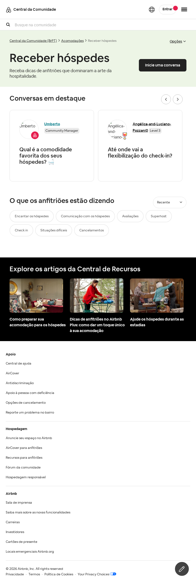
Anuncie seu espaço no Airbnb (29, 438)
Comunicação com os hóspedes (85, 216)
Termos (34, 574)
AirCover (12, 373)
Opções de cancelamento (26, 402)
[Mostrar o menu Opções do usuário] (184, 9)
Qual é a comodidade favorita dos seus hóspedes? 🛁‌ (45, 155)
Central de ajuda (18, 363)
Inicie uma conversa (162, 65)
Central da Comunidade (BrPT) (33, 41)
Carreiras (13, 522)
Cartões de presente (21, 542)
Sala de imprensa (19, 502)
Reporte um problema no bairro (30, 412)
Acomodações (72, 41)
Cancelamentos (91, 230)
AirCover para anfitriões (24, 448)
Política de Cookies (58, 574)
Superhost (159, 216)
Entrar (168, 9)
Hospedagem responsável (26, 477)
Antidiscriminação (20, 383)
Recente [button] (163, 202)
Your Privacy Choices (93, 574)
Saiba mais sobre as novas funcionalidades (38, 512)
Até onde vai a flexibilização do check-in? (140, 152)
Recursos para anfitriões (24, 457)
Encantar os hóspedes (32, 216)
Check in (21, 230)
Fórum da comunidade (23, 467)
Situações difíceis (53, 230)
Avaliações (130, 216)
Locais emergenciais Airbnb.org (30, 551)
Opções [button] (176, 41)
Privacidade (15, 574)
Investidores (15, 532)
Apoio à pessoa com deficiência (30, 393)
